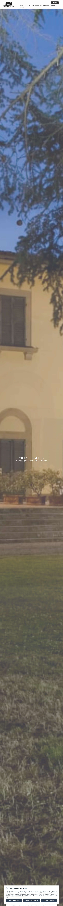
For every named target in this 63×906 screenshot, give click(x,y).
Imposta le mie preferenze (31, 900)
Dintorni (54, 6)
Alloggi (27, 6)
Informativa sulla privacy (19, 897)
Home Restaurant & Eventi (40, 6)
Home (21, 6)
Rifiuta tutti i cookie (14, 900)
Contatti (22, 7)
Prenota (55, 2)
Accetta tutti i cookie (49, 900)
